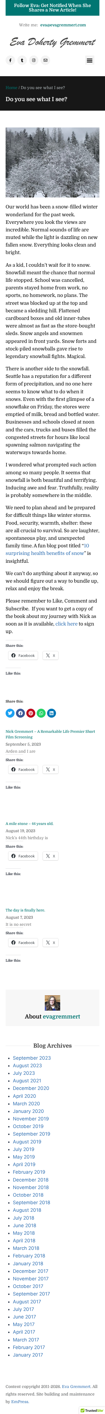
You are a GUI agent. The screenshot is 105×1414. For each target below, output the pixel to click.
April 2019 (24, 1164)
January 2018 (28, 1263)
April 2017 (24, 1332)
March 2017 (26, 1340)
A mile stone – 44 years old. (29, 824)
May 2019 (24, 1157)
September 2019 (31, 1134)
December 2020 (31, 1088)
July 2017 (23, 1309)
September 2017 (31, 1294)
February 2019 (29, 1172)
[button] (89, 60)
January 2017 (28, 1355)
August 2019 (27, 1142)
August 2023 (27, 1065)
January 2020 (28, 1111)
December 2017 (30, 1271)
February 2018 (29, 1256)
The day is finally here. (25, 910)
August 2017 (27, 1301)
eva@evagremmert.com (63, 25)
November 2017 (31, 1279)
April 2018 (24, 1240)
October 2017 (28, 1286)
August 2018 (27, 1210)
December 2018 (30, 1180)
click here (66, 624)
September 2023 (32, 1058)
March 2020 (26, 1103)
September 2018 (31, 1202)
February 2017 (29, 1347)
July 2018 (23, 1218)
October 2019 (28, 1126)
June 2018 (24, 1225)
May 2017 (24, 1324)
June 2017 (24, 1317)
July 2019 (23, 1149)
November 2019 (31, 1119)
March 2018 (26, 1248)
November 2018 (31, 1187)
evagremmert (61, 1016)
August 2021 (27, 1080)
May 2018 (24, 1233)
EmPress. (19, 1401)
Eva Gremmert (76, 1386)
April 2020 (24, 1096)
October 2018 (28, 1195)
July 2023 (24, 1073)
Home (11, 87)
